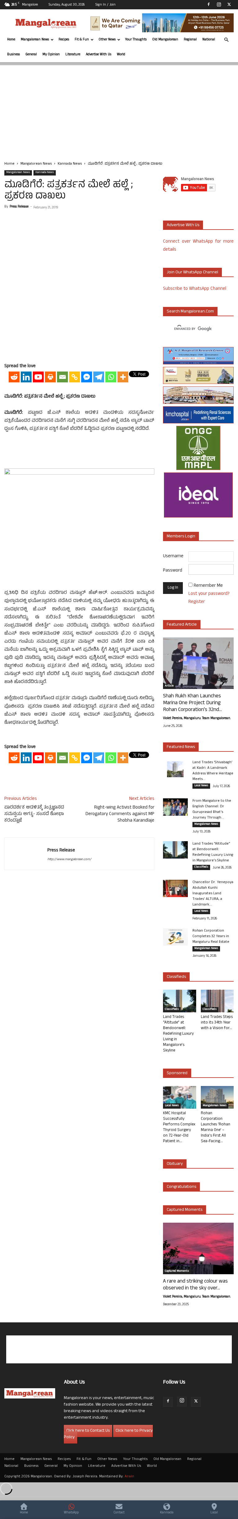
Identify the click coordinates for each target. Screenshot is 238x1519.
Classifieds (201, 867)
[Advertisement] (119, 108)
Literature (72, 54)
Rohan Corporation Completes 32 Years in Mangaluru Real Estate (210, 936)
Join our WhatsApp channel (192, 272)
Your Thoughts (136, 40)
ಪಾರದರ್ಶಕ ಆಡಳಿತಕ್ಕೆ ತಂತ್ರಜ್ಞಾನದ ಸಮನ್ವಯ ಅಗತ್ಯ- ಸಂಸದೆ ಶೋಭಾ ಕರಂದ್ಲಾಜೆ (34, 814)
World (121, 54)
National (208, 40)
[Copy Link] (74, 377)
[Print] (50, 377)
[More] (122, 377)
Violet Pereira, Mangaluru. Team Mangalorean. (197, 718)
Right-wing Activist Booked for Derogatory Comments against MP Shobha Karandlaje (120, 814)
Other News (107, 40)
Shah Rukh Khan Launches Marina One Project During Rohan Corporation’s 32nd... (192, 703)
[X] (229, 4)
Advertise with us (183, 225)
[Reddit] (14, 377)
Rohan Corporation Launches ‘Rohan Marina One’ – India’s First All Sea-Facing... (215, 1127)
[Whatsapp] (110, 377)
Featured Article (182, 624)
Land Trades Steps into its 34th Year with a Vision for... (217, 1023)
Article (169, 686)
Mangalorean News (35, 40)
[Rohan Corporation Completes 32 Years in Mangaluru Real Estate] (175, 937)
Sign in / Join (105, 5)
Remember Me (208, 586)
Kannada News (70, 164)
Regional (190, 40)
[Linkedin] (26, 377)
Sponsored (177, 1073)
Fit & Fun (82, 40)
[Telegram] (98, 377)
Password (172, 571)
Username (173, 556)
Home (11, 40)
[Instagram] (218, 4)
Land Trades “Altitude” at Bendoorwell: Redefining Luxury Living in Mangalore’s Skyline (212, 852)
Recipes (64, 40)
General (31, 54)
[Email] (62, 377)
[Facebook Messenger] (86, 377)
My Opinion (51, 54)
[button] (226, 40)
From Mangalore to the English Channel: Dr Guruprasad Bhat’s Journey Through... (211, 809)
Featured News (181, 747)
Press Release (19, 207)
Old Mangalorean (165, 40)
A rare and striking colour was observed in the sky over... (195, 1285)
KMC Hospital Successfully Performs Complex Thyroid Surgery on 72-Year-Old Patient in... (179, 1127)
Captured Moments (184, 1210)
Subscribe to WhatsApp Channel (194, 289)
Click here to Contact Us (88, 1431)
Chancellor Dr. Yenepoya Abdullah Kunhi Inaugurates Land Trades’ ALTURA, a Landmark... (212, 893)
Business (13, 54)
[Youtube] (38, 377)
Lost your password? (209, 594)
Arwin (129, 1477)
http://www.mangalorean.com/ (69, 859)
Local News (201, 785)
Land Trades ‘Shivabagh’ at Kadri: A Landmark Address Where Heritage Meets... (212, 771)
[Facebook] (208, 4)
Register (196, 602)
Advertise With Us (98, 54)
